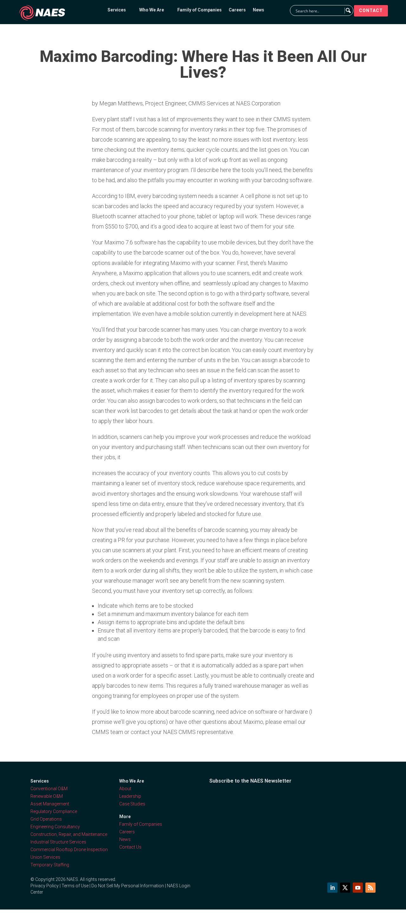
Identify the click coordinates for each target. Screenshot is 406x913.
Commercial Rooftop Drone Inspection (69, 849)
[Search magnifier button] (348, 10)
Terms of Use (75, 885)
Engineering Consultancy (55, 826)
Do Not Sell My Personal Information (127, 885)
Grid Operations (46, 819)
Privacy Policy (44, 885)
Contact (371, 10)
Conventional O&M (49, 788)
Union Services (45, 857)
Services (117, 10)
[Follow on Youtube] (358, 888)
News (258, 10)
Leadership (130, 796)
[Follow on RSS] (370, 888)
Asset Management (49, 803)
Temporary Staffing (49, 864)
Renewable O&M (46, 796)
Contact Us (130, 847)
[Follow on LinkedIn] (332, 888)
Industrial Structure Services (58, 841)
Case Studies (132, 803)
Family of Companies (199, 10)
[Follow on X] (345, 888)
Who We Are (151, 10)
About (125, 788)
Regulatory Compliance (53, 811)
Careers (237, 10)
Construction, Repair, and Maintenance (68, 834)
